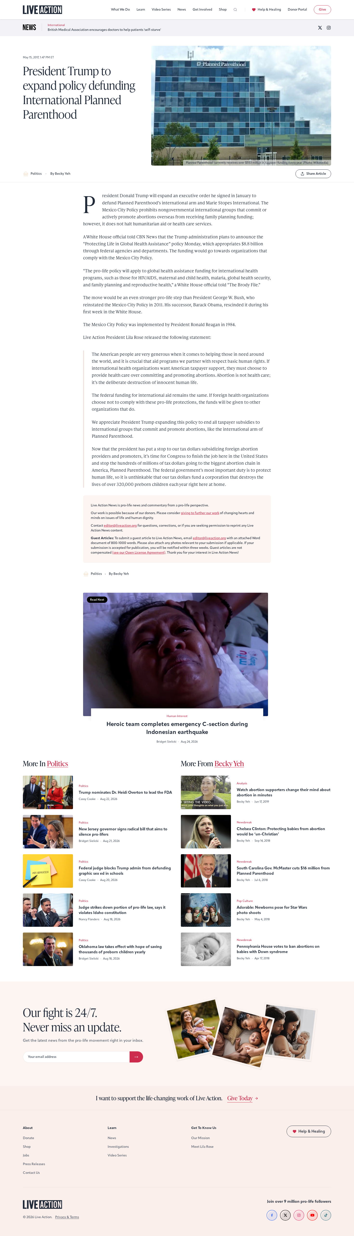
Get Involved (202, 9)
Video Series (161, 9)
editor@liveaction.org (120, 526)
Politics (36, 174)
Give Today (240, 1098)
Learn (141, 9)
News (181, 9)
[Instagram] (328, 27)
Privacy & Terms (67, 1217)
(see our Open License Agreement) (138, 553)
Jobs (26, 1155)
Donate (28, 1138)
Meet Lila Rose (202, 1147)
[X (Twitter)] (320, 27)
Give (322, 9)
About (28, 1128)
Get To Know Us (203, 1128)
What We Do (120, 9)
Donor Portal (297, 9)
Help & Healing (269, 9)
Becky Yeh (229, 763)
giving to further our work (200, 513)
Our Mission (200, 1138)
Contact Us (31, 1173)
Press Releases (34, 1164)
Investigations (118, 1147)
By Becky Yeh (60, 174)
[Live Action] (42, 9)
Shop (223, 9)
